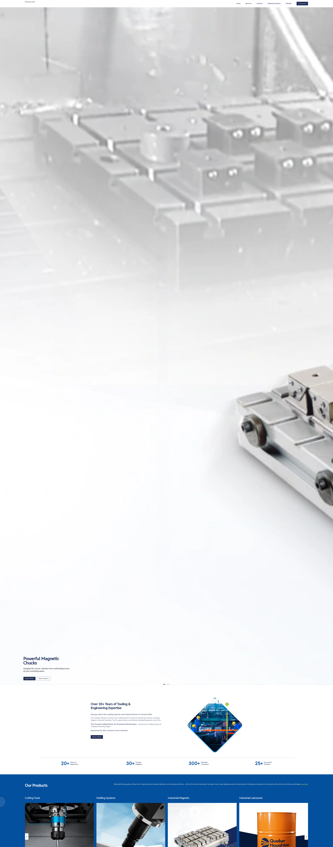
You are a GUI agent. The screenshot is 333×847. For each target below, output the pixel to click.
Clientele (288, 3)
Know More (29, 678)
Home (238, 3)
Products (259, 3)
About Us (248, 3)
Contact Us (302, 3)
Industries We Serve (274, 3)
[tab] (164, 684)
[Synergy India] (330, 760)
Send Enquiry (44, 678)
